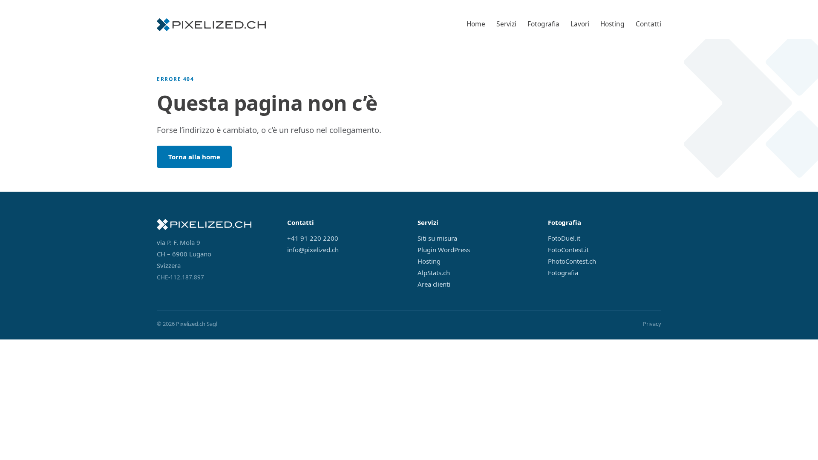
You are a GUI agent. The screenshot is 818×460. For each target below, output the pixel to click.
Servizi (506, 24)
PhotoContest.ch (572, 261)
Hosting (612, 24)
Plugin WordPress (444, 249)
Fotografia (543, 24)
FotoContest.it (568, 249)
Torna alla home (194, 156)
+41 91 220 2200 (312, 238)
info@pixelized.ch (313, 249)
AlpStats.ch (434, 272)
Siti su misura (437, 238)
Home (476, 24)
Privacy (652, 324)
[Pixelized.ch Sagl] (211, 24)
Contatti (648, 24)
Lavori (579, 24)
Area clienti (434, 284)
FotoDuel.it (564, 238)
